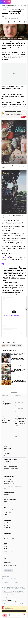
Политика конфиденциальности (6, 431)
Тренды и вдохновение (9, 538)
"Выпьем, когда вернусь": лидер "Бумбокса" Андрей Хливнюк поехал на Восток (12, 88)
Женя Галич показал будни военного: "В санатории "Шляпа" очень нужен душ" (21, 5)
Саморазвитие (7, 527)
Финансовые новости (8, 497)
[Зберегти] (24, 22)
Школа (5, 523)
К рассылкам (8, 570)
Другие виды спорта (8, 551)
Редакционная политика (6, 420)
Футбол (5, 546)
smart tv (5, 582)
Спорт (5, 543)
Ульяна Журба (7, 16)
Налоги (5, 501)
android (5, 579)
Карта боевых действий (9, 463)
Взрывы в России (7, 470)
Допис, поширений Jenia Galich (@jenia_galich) (14, 332)
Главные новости (7, 446)
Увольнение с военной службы (10, 478)
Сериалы (5, 516)
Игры (16, 436)
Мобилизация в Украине (10, 476)
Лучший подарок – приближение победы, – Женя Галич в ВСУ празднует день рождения (13, 248)
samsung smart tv (14, 582)
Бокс (5, 544)
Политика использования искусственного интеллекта (7, 434)
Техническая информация (20, 423)
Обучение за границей (8, 529)
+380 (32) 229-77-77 (9, 600)
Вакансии (17, 427)
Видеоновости (7, 451)
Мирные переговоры (8, 464)
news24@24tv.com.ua (6, 397)
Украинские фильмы (8, 510)
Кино (5, 507)
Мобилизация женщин (8, 481)
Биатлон (5, 550)
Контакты (17, 425)
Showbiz (3, 5)
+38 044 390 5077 (18, 397)
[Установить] (14, 609)
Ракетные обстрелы (8, 461)
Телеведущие (4, 424)
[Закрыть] (25, 607)
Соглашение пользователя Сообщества (20, 419)
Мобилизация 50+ (7, 479)
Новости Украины (7, 448)
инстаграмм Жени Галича (13, 18)
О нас (3, 416)
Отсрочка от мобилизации (9, 485)
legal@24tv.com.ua (16, 601)
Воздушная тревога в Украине (10, 466)
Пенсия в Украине (7, 503)
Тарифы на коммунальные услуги (11, 499)
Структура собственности (20, 429)
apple (14, 579)
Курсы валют (6, 496)
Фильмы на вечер (7, 512)
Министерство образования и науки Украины (13, 522)
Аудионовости (7, 453)
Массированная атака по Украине (11, 468)
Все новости (7, 444)
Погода (5, 455)
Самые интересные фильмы (10, 509)
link (15, 402)
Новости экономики (9, 492)
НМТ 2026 (6, 525)
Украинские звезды (10, 5)
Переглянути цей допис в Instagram (11, 315)
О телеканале (4, 422)
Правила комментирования (20, 421)
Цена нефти (6, 494)
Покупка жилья (7, 536)
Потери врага (7, 472)
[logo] (8, 2)
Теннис (5, 548)
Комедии (5, 514)
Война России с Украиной (10, 459)
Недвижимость (7, 533)
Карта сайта (17, 434)
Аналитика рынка (7, 535)
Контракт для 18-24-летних (9, 483)
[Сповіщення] (26, 2)
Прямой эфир (7, 450)
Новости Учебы (7, 520)
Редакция (3, 418)
